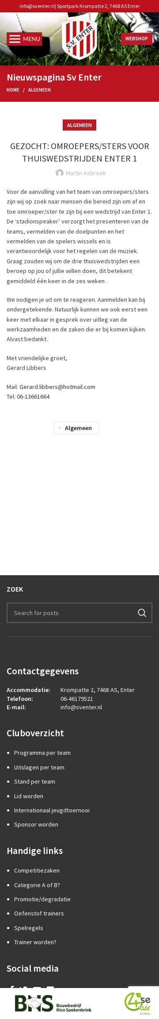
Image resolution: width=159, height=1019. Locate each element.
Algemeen (39, 90)
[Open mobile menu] (24, 39)
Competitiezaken (37, 870)
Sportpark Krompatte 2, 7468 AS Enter (98, 6)
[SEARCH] (142, 613)
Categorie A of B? (37, 885)
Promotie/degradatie (42, 899)
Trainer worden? (35, 942)
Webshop (136, 38)
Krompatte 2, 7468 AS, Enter (98, 690)
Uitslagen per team (39, 767)
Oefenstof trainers (39, 913)
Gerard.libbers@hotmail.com (57, 387)
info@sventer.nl (37, 6)
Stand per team (34, 781)
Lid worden (28, 796)
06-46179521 (77, 699)
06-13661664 (33, 396)
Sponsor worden (36, 824)
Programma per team (42, 753)
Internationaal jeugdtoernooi (52, 810)
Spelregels (28, 928)
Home (13, 90)
